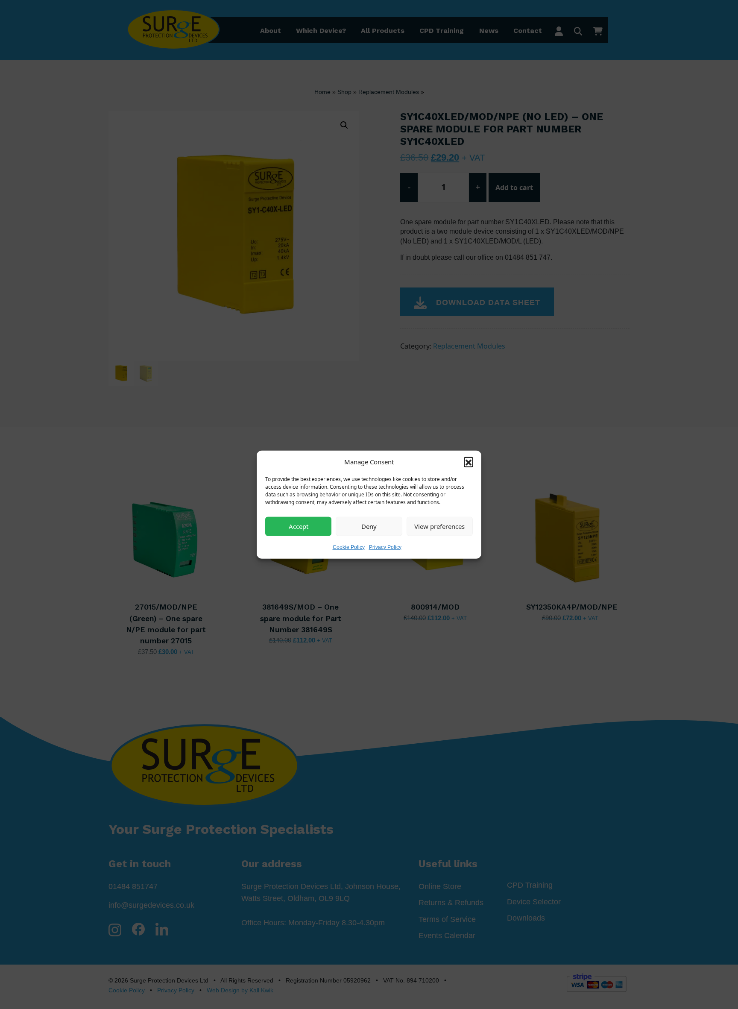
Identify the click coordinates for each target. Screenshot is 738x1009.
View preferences (439, 526)
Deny (369, 526)
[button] (468, 462)
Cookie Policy (349, 547)
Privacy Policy (385, 547)
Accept (298, 526)
